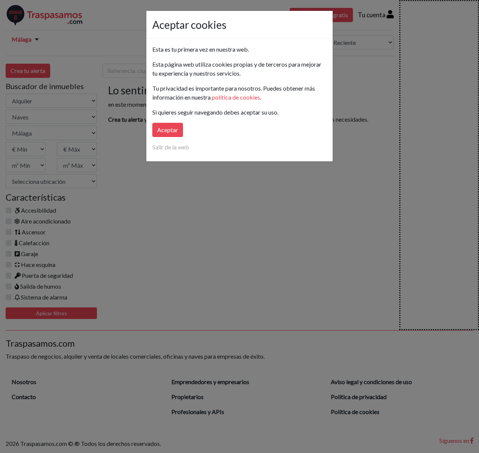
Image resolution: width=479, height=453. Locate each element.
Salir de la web (170, 147)
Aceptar (167, 129)
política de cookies (236, 97)
